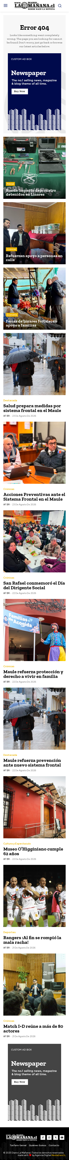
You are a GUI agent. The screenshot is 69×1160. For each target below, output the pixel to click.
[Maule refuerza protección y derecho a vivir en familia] (34, 630)
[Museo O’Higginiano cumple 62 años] (34, 807)
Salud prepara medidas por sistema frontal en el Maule (32, 408)
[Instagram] (49, 1137)
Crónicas (11, 249)
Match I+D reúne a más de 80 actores (33, 1028)
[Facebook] (43, 1137)
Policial (10, 183)
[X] (55, 1137)
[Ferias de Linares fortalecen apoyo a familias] (34, 299)
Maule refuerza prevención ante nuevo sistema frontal (32, 763)
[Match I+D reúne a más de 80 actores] (34, 985)
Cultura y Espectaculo (17, 843)
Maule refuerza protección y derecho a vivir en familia (33, 674)
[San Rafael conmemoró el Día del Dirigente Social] (34, 541)
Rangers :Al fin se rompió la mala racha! (32, 940)
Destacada (10, 400)
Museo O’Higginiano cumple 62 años (33, 851)
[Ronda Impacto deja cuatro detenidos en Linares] (34, 168)
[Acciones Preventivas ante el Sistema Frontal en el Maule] (34, 453)
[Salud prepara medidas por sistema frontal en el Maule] (34, 364)
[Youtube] (62, 1137)
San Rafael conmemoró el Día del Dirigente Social (34, 585)
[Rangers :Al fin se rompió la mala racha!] (34, 896)
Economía (12, 314)
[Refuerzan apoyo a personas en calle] (34, 233)
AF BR (6, 415)
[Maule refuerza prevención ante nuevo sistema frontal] (34, 719)
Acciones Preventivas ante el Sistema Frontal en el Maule (34, 497)
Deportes (9, 932)
